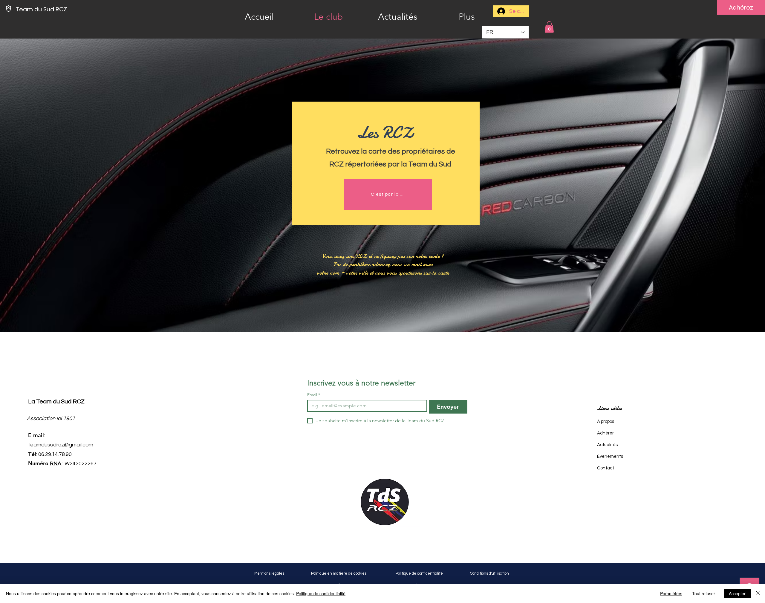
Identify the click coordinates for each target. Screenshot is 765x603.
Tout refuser (703, 593)
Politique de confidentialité (320, 593)
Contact (605, 468)
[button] (549, 27)
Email (313, 394)
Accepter (737, 593)
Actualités (607, 445)
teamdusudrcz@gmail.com (60, 445)
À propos (605, 421)
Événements (610, 456)
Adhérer (605, 433)
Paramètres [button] (671, 593)
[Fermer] (757, 593)
